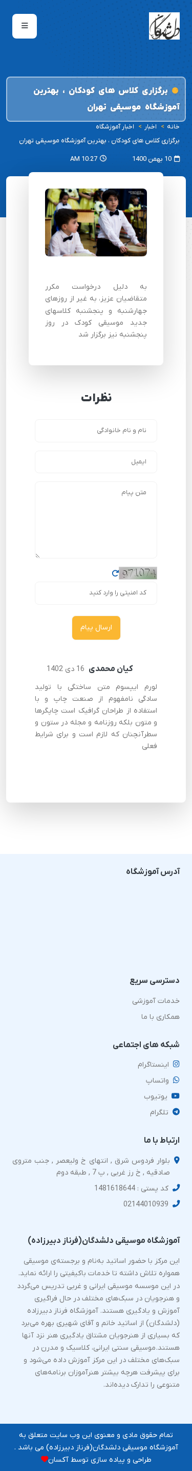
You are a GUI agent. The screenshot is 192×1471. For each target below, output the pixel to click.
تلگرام (159, 1113)
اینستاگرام (153, 1065)
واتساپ (157, 1081)
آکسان (58, 1460)
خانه (173, 126)
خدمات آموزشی (156, 1001)
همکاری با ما (160, 1017)
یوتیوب (155, 1097)
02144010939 (145, 1204)
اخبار (150, 126)
